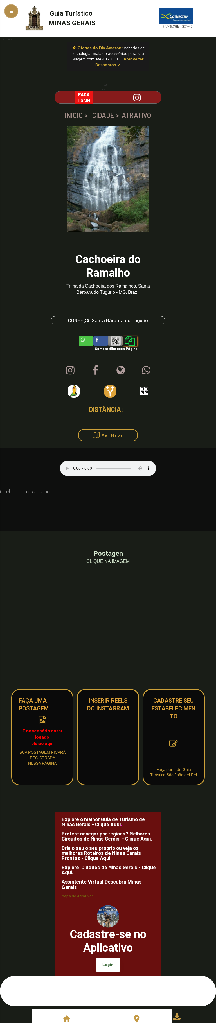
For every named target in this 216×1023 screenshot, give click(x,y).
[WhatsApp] (146, 370)
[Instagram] (70, 370)
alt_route (110, 391)
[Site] (121, 370)
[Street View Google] (74, 391)
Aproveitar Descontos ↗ (119, 62)
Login (108, 964)
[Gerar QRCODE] (144, 391)
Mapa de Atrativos (78, 896)
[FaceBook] (95, 370)
